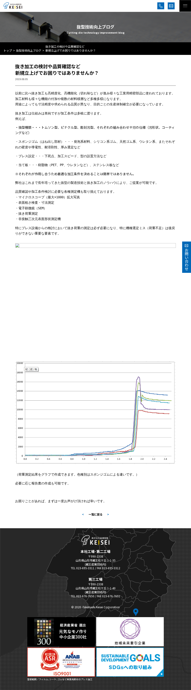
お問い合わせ (186, 259)
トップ (7, 50)
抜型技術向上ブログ (28, 50)
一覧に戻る (95, 514)
